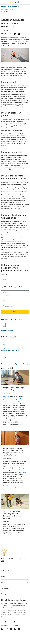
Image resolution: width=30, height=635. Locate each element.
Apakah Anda (5, 284)
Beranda (3, 6)
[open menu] (2, 2)
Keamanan (4, 625)
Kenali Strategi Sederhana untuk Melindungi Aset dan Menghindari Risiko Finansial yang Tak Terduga (13, 451)
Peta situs (15, 625)
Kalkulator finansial (7, 330)
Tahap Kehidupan (12, 6)
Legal (2, 622)
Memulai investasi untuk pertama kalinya (13, 364)
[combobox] (15, 306)
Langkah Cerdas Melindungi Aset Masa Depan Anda (13, 389)
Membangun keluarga (7, 9)
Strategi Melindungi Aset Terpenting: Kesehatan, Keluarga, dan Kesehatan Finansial (12, 515)
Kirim (15, 312)
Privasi (12, 622)
